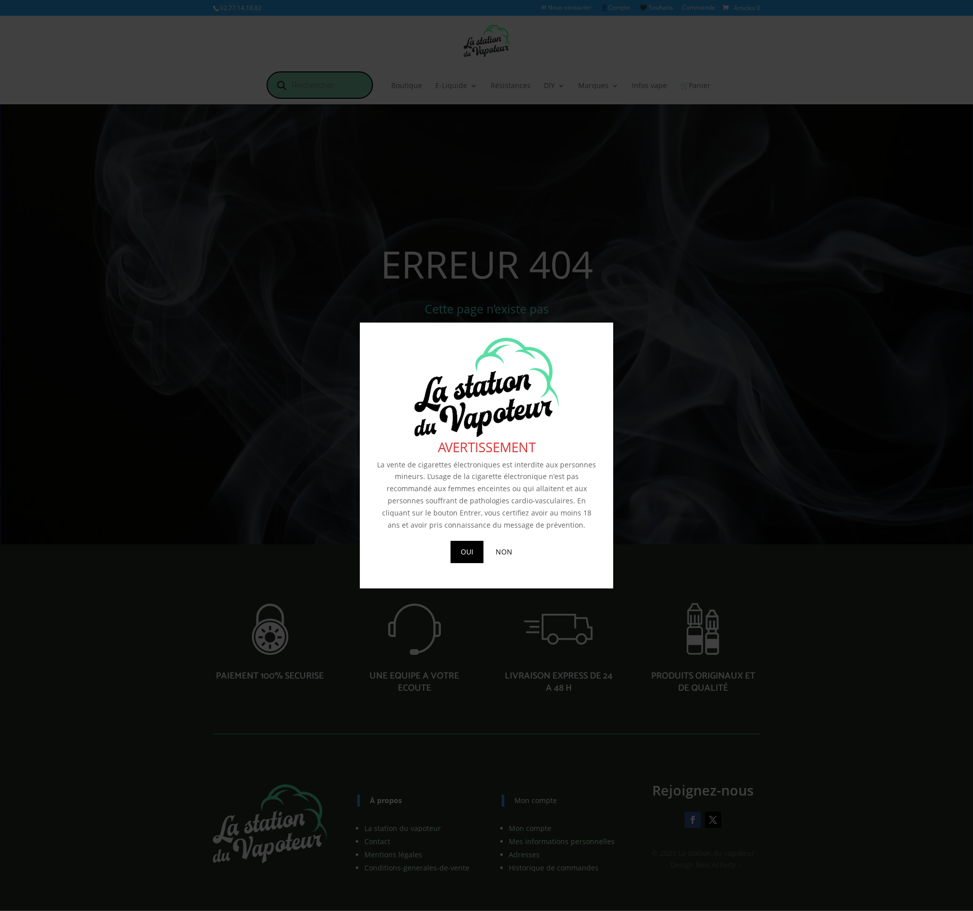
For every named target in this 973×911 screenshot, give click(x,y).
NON (504, 552)
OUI (467, 552)
